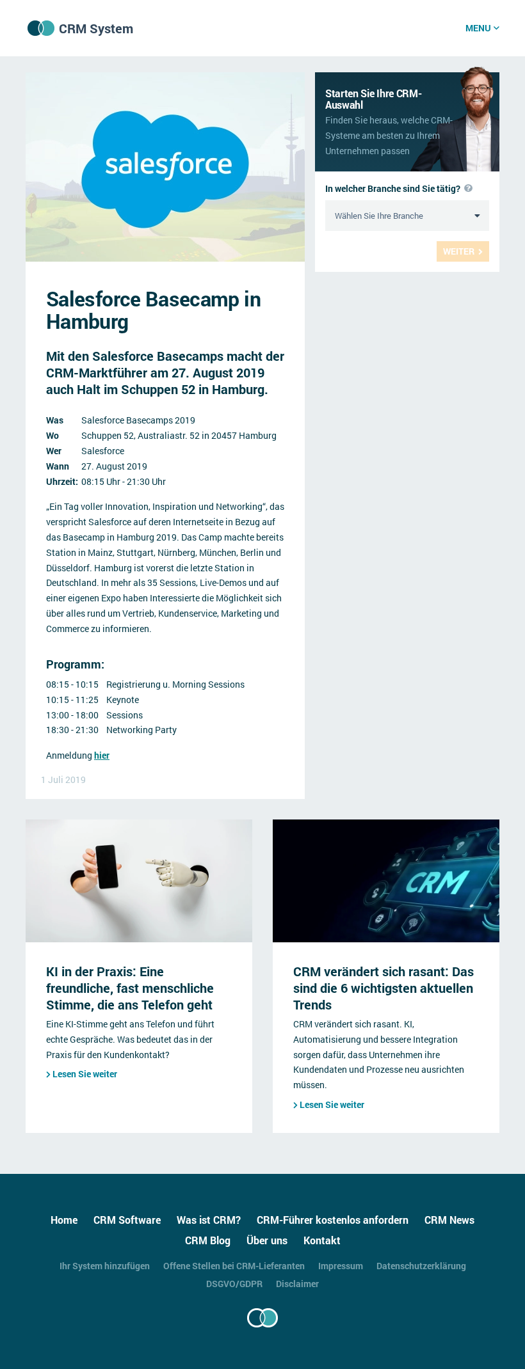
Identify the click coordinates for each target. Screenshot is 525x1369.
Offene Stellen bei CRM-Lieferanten (234, 1266)
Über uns (266, 1240)
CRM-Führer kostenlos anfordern (332, 1219)
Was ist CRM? (209, 1219)
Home (64, 1219)
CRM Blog (207, 1240)
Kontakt (322, 1240)
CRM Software (127, 1219)
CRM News (449, 1219)
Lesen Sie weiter (84, 1074)
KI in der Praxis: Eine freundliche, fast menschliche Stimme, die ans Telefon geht (130, 988)
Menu (478, 28)
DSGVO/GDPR (234, 1284)
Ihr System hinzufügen (105, 1266)
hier (101, 755)
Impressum (340, 1266)
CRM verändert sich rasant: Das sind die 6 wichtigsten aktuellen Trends (383, 988)
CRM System (96, 28)
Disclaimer (297, 1284)
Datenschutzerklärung (421, 1266)
